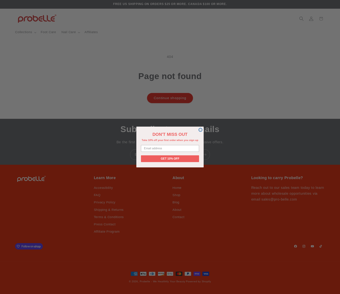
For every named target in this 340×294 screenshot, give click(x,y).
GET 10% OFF (170, 158)
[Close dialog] (200, 130)
